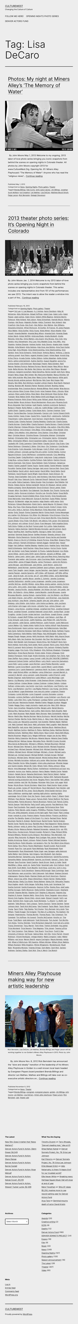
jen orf (36, 576)
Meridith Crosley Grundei (56, 741)
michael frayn (13, 749)
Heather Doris (43, 545)
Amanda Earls (50, 333)
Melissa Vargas (26, 741)
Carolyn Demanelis (34, 413)
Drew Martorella (14, 499)
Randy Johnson (14, 826)
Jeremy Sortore (63, 584)
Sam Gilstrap (24, 854)
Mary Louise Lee (14, 722)
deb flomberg (42, 477)
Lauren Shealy (58, 667)
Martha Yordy (26, 719)
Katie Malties (27, 634)
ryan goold (27, 848)
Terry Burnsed (50, 909)
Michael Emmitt (43, 747)
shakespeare (13, 876)
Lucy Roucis (61, 697)
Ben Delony (37, 369)
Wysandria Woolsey (20, 948)
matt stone (24, 727)
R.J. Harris (45, 818)
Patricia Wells (13, 802)
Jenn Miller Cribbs (47, 576)
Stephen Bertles (21, 893)
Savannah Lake (47, 865)
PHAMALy (42, 810)
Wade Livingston (50, 937)
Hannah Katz (54, 543)
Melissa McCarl (14, 741)
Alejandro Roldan (30, 322)
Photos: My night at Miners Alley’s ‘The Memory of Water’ (39, 85)
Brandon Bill (19, 386)
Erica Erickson (55, 515)
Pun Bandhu (19, 818)
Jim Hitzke (45, 589)
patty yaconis (46, 804)
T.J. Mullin (59, 901)
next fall (24, 782)
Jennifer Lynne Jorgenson (55, 581)
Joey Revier (23, 601)
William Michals (45, 942)
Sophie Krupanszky (28, 887)
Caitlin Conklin (59, 408)
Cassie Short (46, 416)
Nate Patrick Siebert (51, 774)
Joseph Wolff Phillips (25, 617)
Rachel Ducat (36, 821)
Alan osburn (31, 320)
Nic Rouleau (32, 782)
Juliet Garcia (24, 623)
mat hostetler (43, 722)
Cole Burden (63, 446)
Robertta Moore (14, 843)
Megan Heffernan (39, 735)
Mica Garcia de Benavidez (18, 744)
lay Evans (52, 669)
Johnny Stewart (55, 606)
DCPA (44, 1225)
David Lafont (24, 471)
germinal (11, 534)
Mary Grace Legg (61, 719)
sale (17, 1098)
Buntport (62, 405)
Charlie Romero (50, 424)
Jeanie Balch (64, 570)
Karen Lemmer (28, 628)
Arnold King (64, 355)
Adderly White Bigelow (44, 317)
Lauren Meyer (46, 667)
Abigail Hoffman (36, 314)
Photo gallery (43, 187)
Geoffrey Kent (19, 532)
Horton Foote (55, 548)
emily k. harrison (23, 510)
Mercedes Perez (39, 741)
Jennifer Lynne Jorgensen (34, 581)
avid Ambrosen (26, 364)
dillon (17, 490)
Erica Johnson (13, 518)
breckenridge (13, 388)
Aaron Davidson (50, 311)
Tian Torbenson (57, 915)
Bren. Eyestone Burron (27, 388)
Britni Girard (27, 399)
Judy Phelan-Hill (49, 620)
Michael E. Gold (31, 747)
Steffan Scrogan (14, 890)
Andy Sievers (47, 344)
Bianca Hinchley (60, 375)
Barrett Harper (47, 366)
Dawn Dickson (54, 474)
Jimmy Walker (28, 592)
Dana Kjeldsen (37, 463)
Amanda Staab (61, 333)
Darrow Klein (54, 468)
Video (44, 1270)
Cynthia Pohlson (36, 460)
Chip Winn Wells (63, 427)
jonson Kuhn (48, 612)
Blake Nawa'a (53, 377)
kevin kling (23, 645)
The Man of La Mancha (46, 912)
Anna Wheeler (22, 350)
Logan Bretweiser (26, 691)
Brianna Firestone (14, 399)
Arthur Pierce (13, 358)
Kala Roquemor (63, 625)
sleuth (21, 884)
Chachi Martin (49, 419)
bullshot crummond (50, 405)
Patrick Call (51, 802)
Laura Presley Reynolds (50, 664)
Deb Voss (18, 479)
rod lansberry (38, 843)
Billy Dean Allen (30, 377)
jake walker (20, 559)
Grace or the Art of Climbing (25, 540)
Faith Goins (12, 526)
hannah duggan (42, 543)
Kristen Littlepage (53, 653)
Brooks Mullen (13, 402)
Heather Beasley (31, 545)
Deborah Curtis (28, 479)
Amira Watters (29, 339)
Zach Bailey (46, 948)
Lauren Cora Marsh (22, 667)
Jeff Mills (58, 573)
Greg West (54, 540)
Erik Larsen (52, 521)
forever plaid (38, 526)
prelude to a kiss (20, 815)
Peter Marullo (20, 810)
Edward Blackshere (23, 504)
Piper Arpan (53, 813)
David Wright (33, 474)
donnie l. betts (13, 493)
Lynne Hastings (60, 700)
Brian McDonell (46, 394)
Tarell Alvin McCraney (28, 906)
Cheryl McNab (40, 427)
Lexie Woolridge (53, 678)
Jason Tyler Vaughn (15, 570)
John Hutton (30, 603)
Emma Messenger (62, 512)
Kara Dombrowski (15, 628)
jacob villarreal (40, 554)
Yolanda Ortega (35, 948)
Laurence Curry (14, 669)
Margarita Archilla (33, 708)
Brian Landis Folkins (22, 394)
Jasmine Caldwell (36, 568)
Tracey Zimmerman (15, 926)
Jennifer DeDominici (16, 581)
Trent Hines (39, 926)
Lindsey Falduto (53, 683)
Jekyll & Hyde (18, 576)
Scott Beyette (32, 868)
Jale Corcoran (30, 559)
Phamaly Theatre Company (57, 810)
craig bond (39, 457)
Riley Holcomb (20, 837)
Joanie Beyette (40, 592)
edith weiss (54, 501)
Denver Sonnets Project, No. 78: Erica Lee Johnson (56, 1152)
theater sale (24, 1098)
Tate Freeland (42, 906)
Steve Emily (39, 895)
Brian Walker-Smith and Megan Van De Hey (47, 397)
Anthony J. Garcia (62, 353)
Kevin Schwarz (27, 647)
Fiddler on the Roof (25, 526)
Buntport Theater (14, 408)
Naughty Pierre (44, 780)
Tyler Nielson (29, 931)
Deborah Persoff (41, 479)
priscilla (11, 818)
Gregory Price (64, 540)
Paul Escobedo (19, 807)
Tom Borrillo (63, 920)
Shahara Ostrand (61, 873)
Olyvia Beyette (38, 791)
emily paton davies (43, 190)
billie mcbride (18, 377)
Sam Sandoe (57, 854)
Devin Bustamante (29, 488)
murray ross (20, 771)
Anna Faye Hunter (63, 347)
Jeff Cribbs (39, 573)
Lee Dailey (60, 669)
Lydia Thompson (33, 700)
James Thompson (44, 562)
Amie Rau (19, 339)
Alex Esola (20, 325)
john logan (23, 606)
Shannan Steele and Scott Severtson (44, 876)
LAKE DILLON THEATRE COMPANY (54, 658)
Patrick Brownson (39, 802)
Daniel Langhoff (20, 466)
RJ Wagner (31, 837)
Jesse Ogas (31, 587)
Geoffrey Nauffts (31, 532)
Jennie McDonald (14, 579)
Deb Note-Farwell (55, 477)
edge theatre (44, 501)
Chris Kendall (58, 430)
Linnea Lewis (20, 686)
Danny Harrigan (33, 468)
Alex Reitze (38, 325)
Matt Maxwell (63, 724)
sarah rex (26, 865)
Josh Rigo (59, 617)
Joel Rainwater (39, 598)
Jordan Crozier (22, 614)
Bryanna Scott (61, 402)
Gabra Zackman (21, 529)
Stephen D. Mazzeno (47, 893)
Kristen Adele (40, 653)
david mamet (35, 471)
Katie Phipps (37, 634)
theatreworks (20, 915)
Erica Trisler (24, 521)
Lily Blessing (19, 680)
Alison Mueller (56, 331)
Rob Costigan (41, 837)
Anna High (12, 350)
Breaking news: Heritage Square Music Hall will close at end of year (57, 1179)
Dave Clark (64, 468)
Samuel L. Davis (57, 860)
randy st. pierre (26, 826)
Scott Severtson (14, 870)
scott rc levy (61, 868)
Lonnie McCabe (22, 694)
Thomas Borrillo (32, 915)
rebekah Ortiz (54, 829)
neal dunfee (54, 780)
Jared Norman (23, 568)
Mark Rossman (19, 714)
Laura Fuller (12, 664)
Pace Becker (20, 799)
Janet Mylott (48, 565)
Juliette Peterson (36, 623)
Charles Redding (39, 421)
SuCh (61, 898)
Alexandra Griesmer (15, 328)
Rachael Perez (55, 818)
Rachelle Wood (38, 824)
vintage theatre (37, 937)
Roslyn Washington (35, 846)
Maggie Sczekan (53, 702)
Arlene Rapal (54, 355)
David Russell (21, 474)
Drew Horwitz (45, 496)
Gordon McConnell (37, 537)
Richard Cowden (35, 832)
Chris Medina (20, 433)
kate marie (12, 631)
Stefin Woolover (27, 890)
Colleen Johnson (14, 452)
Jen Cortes (28, 576)
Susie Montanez (40, 901)
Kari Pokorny (47, 1159)
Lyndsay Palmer (47, 700)
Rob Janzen (51, 837)
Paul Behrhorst (57, 804)
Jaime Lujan (30, 556)
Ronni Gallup (13, 846)
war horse (19, 939)
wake (59, 937)
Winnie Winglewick (41, 945)
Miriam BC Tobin (30, 766)
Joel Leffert (27, 598)
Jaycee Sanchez (41, 570)
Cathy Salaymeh (25, 419)
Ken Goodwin (37, 639)
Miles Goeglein (31, 763)
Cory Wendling (59, 455)
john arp (46, 601)
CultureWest (14, 6)
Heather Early (54, 545)
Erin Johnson (13, 523)
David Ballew (13, 471)
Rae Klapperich (51, 824)
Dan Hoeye (26, 463)
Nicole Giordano (30, 785)
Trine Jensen (49, 928)
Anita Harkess (31, 347)
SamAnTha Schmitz (61, 857)
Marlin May (18, 716)
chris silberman (31, 433)
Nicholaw (41, 782)
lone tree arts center (42, 691)
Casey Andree (13, 416)
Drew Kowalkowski (59, 496)
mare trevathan (19, 708)
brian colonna (13, 391)
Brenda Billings (20, 190)
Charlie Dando (61, 421)
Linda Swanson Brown (45, 680)
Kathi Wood (37, 631)
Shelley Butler (60, 879)
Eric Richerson (23, 515)
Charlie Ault (51, 421)
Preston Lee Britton (59, 815)
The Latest (46, 1263)
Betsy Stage (19, 375)
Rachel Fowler (47, 821)
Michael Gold (38, 749)
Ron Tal (47, 843)
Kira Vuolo (24, 650)
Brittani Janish (47, 399)
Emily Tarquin (19, 512)
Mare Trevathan (48, 1187)
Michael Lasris (60, 752)
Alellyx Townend (44, 322)
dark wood (44, 468)
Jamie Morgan (13, 565)
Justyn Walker (13, 625)
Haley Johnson (13, 543)
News (22, 187)
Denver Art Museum (47, 485)
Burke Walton (27, 408)
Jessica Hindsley (55, 587)
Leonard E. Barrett (15, 675)
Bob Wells (18, 383)
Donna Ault (64, 490)
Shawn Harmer (49, 879)
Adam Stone (30, 317)
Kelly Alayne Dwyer (62, 636)
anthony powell (14, 355)
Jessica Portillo (21, 589)
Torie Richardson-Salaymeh (41, 923)
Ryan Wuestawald (51, 848)
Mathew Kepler (55, 722)
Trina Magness (38, 928)
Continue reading (34, 176)
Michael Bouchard (51, 744)
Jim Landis (61, 589)
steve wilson (62, 895)
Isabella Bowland (52, 551)
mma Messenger (20, 769)
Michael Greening (50, 749)
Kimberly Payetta (61, 647)
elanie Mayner (48, 504)
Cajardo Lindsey (25, 410)
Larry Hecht (46, 661)
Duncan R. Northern (41, 499)
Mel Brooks (33, 738)
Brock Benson (59, 399)
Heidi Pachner (28, 548)
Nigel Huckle (52, 785)
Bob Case (46, 380)
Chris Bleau (36, 430)
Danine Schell (21, 468)
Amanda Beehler (21, 333)
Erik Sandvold (63, 521)
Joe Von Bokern (53, 595)
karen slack (39, 628)
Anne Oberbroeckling (36, 350)
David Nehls (55, 471)
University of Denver (16, 934)
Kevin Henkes (13, 645)
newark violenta (14, 782)
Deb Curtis (31, 190)
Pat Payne (64, 799)
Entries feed (10, 1288)
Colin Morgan (37, 449)
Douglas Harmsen (15, 496)
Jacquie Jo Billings (54, 554)
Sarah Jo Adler (55, 862)
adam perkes (19, 317)
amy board (39, 339)
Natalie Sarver (20, 774)
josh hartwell (39, 617)
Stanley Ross (55, 887)
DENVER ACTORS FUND (16, 21)
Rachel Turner (13, 824)
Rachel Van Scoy (25, 824)
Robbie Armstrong (15, 840)
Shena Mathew (39, 882)
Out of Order (22, 796)
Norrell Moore (36, 788)
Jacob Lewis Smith (26, 554)
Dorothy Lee (40, 493)
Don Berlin (24, 490)
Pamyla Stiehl (42, 799)
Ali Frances (51, 328)
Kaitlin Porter (39, 625)
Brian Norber (58, 394)
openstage (12, 796)
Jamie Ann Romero (59, 562)
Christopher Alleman (47, 435)
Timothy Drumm (49, 1142)
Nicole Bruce (18, 785)
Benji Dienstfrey (38, 372)
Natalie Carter (55, 771)
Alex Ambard (57, 322)
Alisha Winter (45, 331)
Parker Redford (54, 799)
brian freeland (46, 391)
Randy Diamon (63, 824)
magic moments (31, 705)
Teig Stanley (28, 909)
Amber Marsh (13, 336)
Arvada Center (24, 358)
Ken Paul (46, 639)
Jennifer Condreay (57, 579)
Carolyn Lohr (47, 413)
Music (44, 1246)
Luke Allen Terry (20, 700)
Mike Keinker (62, 760)
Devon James (55, 488)
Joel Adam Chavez (15, 598)
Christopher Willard (20, 441)
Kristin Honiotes (39, 656)
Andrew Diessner (22, 344)
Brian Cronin (35, 391)
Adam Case (47, 314)
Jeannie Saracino (27, 573)
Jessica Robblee (34, 589)
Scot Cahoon (59, 865)
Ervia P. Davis (34, 523)
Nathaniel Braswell (61, 777)
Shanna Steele (24, 876)
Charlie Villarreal (14, 427)
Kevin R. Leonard (14, 647)
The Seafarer (61, 912)
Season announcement (51, 1260)
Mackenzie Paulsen (27, 702)
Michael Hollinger (33, 752)
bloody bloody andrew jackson (20, 380)
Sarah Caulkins (32, 862)
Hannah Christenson (28, 543)
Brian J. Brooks (58, 391)
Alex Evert (29, 325)
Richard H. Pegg (49, 832)
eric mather (12, 515)
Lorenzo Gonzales (49, 694)
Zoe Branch (52, 950)
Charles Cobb (13, 421)
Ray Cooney (38, 826)
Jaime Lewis (19, 556)
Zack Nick (32, 950)
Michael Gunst (20, 752)
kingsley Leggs (14, 650)
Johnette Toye (42, 606)
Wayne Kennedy (56, 939)
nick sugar (59, 782)
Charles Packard (26, 421)
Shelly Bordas (13, 882)
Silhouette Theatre (62, 882)
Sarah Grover (44, 862)
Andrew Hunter (35, 344)
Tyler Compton (17, 931)
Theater (52, 187)
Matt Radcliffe (13, 727)
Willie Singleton (27, 945)
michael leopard (24, 755)
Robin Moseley (26, 843)
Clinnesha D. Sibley (29, 446)
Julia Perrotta (61, 620)
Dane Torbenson (50, 463)
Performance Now (52, 807)
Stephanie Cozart (53, 890)
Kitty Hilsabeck (35, 650)
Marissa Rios (13, 711)
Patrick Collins (62, 802)
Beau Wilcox (58, 366)
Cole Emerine (13, 449)
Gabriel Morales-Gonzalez (39, 529)
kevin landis (32, 645)
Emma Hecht (49, 512)
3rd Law (17, 311)
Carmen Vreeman (53, 410)
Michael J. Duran (47, 752)
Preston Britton (45, 815)
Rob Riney (61, 837)
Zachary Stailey (21, 950)
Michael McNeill (37, 755)
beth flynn (61, 372)
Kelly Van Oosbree (24, 639)
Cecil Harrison (37, 419)
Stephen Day (61, 893)
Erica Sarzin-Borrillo (49, 518)
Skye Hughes (13, 884)
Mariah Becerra (57, 708)
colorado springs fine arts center (34, 452)
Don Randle (44, 490)
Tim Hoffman (21, 917)
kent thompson (30, 642)
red (62, 829)
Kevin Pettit (64, 645)
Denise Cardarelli (32, 485)
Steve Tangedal (51, 895)
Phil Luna (11, 813)
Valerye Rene (38, 934)
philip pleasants (22, 813)
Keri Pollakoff (52, 642)
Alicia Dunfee (23, 331)
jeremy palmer (50, 584)
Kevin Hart (62, 642)
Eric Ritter (33, 515)
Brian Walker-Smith (23, 397)
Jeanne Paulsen (14, 573)
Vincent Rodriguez (23, 937)
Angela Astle (57, 344)
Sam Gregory (34, 854)
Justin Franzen (49, 623)
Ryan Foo (18, 848)
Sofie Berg (39, 884)
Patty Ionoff (35, 804)
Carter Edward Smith (61, 413)
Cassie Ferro (35, 416)
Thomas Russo (44, 915)
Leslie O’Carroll (54, 675)
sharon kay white (20, 879)
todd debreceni (29, 920)
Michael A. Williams (36, 744)
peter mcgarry (31, 810)
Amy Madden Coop (44, 342)
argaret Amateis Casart (40, 355)
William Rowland (14, 945)
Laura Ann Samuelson (59, 661)
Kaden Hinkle (28, 625)
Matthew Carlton (20, 730)
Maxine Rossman (14, 735)
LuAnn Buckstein (36, 697)
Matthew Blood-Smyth (59, 193)
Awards (45, 1218)
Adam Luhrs (57, 314)
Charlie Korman (14, 424)
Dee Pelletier (59, 482)
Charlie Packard (37, 424)
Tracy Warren (29, 926)
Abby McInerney (23, 314)
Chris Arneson (25, 430)
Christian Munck (19, 435)
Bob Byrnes (37, 380)
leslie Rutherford (28, 678)
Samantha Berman (15, 857)
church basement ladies (38, 441)
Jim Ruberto (17, 592)
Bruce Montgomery (39, 402)
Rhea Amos (12, 832)
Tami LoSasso (32, 904)
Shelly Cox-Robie (26, 882)
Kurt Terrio (61, 656)
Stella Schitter (40, 890)
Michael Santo (22, 758)
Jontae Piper (58, 612)
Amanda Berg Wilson (36, 333)
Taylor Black (53, 906)
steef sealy (65, 887)
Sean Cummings (57, 870)
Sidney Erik (50, 882)
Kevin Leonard (43, 645)
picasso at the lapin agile (38, 813)
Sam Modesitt (45, 854)
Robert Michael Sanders (57, 840)
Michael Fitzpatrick (57, 747)
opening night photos (41, 793)
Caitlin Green (13, 410)
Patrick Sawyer (14, 804)
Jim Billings (55, 190)
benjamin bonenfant (23, 372)
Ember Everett (43, 507)
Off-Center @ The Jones (22, 791)
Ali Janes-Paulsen (63, 328)
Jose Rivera (45, 614)
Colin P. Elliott (48, 449)
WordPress (27, 1314)
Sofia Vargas (29, 884)
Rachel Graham (59, 821)
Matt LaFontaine (39, 724)
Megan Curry (27, 735)
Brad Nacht (58, 383)
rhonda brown (23, 832)
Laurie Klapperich (27, 669)
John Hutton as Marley (45, 603)
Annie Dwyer (37, 353)
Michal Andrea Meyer (50, 758)
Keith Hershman (38, 636)
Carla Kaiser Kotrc (39, 410)
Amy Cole (59, 339)
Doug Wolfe (63, 493)
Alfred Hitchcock (30, 328)
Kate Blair (63, 628)
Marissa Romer (24, 711)
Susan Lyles (28, 901)
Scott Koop (43, 868)
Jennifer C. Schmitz (41, 579)
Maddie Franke (41, 702)
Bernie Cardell (50, 372)
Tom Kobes (12, 923)
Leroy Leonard (28, 675)
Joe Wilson (64, 595)
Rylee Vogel (38, 851)
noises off (26, 788)
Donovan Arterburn (27, 493)
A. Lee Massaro (27, 311)
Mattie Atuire (39, 733)
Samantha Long (29, 857)
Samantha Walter (14, 860)
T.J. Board (51, 901)
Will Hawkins (33, 942)
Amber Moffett (25, 336)
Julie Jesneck (13, 623)
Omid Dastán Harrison (53, 791)
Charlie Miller (26, 424)
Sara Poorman (20, 862)
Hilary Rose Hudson (42, 548)
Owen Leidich (46, 796)
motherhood (43, 769)
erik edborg (43, 521)
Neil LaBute (64, 780)
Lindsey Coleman (40, 683)
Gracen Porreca (43, 540)
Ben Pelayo (55, 369)
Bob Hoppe (55, 380)
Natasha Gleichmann (35, 774)
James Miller (13, 562)
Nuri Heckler (61, 788)
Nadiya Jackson (32, 771)
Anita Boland (20, 347)
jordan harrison (34, 614)
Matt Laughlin (51, 724)
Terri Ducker (39, 909)
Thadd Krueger (20, 912)
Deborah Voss (54, 479)
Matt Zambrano (35, 727)
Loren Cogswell (35, 694)
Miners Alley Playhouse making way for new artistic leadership (34, 979)
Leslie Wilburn (41, 678)
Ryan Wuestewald (26, 851)
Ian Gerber (16, 551)
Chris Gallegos (46, 430)
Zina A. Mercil (42, 950)
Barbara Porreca (34, 366)
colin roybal (59, 449)
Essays (44, 1239)
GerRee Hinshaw (40, 534)
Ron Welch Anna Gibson (60, 843)
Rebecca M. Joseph (50, 826)
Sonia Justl (48, 884)
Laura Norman (34, 664)
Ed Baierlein (19, 501)
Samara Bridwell (28, 860)
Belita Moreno (18, 369)
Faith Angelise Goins (60, 523)
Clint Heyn (41, 446)
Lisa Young (54, 689)
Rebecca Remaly (26, 829)
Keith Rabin (49, 636)
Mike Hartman (51, 760)
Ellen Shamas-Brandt (29, 507)
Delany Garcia (19, 485)
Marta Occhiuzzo (43, 716)
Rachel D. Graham (23, 821)
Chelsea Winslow (28, 427)
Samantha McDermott (44, 857)
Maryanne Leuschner (29, 722)
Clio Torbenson (52, 446)
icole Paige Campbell (29, 551)
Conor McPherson (29, 455)
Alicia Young (34, 331)
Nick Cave (50, 782)
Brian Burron (64, 388)
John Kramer (13, 606)
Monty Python (32, 769)
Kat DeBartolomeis (51, 628)
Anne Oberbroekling (53, 350)
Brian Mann (35, 394)
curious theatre (23, 460)
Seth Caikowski (38, 873)
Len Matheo (35, 193)
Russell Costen (49, 846)
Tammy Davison (44, 904)
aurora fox (62, 361)
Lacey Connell (35, 658)
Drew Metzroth (27, 499)
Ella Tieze (17, 507)
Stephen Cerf (33, 893)
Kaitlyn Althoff (50, 625)
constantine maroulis (45, 455)
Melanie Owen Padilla (59, 738)
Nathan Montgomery (35, 777)
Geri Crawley (57, 532)
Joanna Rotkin (40, 595)
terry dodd (60, 909)
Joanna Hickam (28, 595)
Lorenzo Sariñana (23, 697)
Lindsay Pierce (60, 680)
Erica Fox (65, 515)
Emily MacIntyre (36, 510)
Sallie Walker (13, 854)
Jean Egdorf (53, 570)
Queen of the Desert (32, 818)
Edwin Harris (37, 504)
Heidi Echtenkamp (15, 548)
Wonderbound (54, 945)
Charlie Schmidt (63, 424)
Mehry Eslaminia (21, 738)
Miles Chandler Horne (16, 763)
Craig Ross (12, 460)
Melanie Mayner (44, 738)
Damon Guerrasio (14, 463)
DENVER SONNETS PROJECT (54, 1236)
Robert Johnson (29, 840)
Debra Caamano (23, 482)
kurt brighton (25, 193)
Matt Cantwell (17, 724)
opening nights (56, 793)
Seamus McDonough (43, 870)
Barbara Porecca (20, 366)
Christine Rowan (32, 435)
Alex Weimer (48, 325)
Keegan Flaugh (13, 636)
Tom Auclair (53, 920)
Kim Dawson (38, 647)
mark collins (35, 711)
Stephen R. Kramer (15, 895)
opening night (27, 793)
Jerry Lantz (12, 587)
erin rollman (23, 523)
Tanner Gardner (57, 904)
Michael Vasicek (35, 758)
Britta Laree (36, 399)
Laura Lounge (23, 664)
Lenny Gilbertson (45, 672)
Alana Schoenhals (43, 320)
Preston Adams (33, 815)
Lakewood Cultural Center (18, 661)
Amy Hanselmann (21, 342)
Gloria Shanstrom (23, 537)
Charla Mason (60, 419)
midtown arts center (37, 760)
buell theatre (37, 405)
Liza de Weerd (13, 691)
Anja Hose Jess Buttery (46, 347)
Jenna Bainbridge (61, 576)
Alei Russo (19, 322)
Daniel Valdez (44, 466)
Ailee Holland (21, 320)
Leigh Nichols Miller (20, 672)
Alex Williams (59, 325)
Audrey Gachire (37, 361)
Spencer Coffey (43, 887)
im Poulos (41, 551)
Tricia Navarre (26, 928)
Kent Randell (18, 642)
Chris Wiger (53, 433)
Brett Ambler (54, 388)
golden (52, 1092)
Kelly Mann (12, 639)
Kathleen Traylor (63, 631)
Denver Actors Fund (50, 1232)
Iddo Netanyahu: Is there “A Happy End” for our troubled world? (56, 1169)
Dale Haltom (48, 460)
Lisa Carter (30, 686)
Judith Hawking (36, 620)
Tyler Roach (39, 931)
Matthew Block (47, 727)
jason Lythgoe (49, 568)
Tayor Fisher (18, 909)
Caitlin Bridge (47, 408)
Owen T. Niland (58, 796)
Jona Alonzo (20, 609)
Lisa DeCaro (45, 193)
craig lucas (48, 457)
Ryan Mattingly (38, 848)
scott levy (52, 868)
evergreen (30, 1092)
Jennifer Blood (27, 579)
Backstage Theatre (40, 364)
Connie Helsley (53, 452)
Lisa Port (28, 689)
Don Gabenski (34, 490)
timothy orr (57, 917)
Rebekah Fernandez (40, 829)
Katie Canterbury (14, 634)
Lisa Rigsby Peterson (41, 689)
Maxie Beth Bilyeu (62, 733)
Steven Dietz (29, 898)
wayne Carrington (43, 939)
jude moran (24, 620)
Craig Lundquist (59, 457)
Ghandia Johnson (54, 534)
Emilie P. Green (56, 507)
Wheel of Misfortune (20, 942)
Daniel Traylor (32, 466)
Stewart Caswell (52, 898)
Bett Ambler (29, 375)
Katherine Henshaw (24, 631)
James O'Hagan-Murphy (27, 562)
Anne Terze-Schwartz (23, 353)
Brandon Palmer (31, 386)
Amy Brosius (49, 339)
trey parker (63, 926)
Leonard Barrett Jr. (60, 672)
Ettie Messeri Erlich (50, 1166)
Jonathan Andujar (32, 609)
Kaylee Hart (61, 634)
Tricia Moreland (14, 928)
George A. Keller (45, 532)
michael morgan (50, 755)
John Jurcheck (60, 603)
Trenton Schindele (51, 926)
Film (43, 1243)
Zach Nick (55, 948)
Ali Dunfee (42, 328)
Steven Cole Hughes (16, 898)
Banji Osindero (53, 364)
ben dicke (46, 369)
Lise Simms (63, 689)
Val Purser (28, 934)
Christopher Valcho (49, 438)
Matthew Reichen (62, 730)
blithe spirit (63, 377)
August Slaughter (50, 361)
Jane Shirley (37, 565)
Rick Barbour (45, 835)
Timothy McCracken (44, 917)
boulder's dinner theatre (44, 383)
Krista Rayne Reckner (26, 653)
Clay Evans (60, 443)
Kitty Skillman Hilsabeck (51, 650)
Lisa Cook (39, 686)
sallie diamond (61, 851)
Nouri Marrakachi (48, 788)
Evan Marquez (45, 523)
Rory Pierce (23, 846)
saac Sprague (49, 851)
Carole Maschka (20, 413)
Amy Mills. (57, 342)
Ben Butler (28, 369)
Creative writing (48, 1222)
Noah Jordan (63, 785)
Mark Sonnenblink (54, 714)
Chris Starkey (43, 433)
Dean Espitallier (21, 477)
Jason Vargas (29, 570)
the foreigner (31, 912)
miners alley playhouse (46, 763)
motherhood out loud (57, 769)
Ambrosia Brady (37, 336)
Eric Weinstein (43, 515)
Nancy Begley (44, 771)
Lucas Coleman (50, 697)
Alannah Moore (57, 320)
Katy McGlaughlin (49, 634)
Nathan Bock (21, 777)
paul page (40, 807)
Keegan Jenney (26, 636)
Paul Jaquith (31, 807)
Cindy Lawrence (25, 443)
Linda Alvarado (30, 680)
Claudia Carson (49, 443)
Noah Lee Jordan (14, 788)
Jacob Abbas (13, 554)
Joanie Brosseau (53, 592)
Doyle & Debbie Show (31, 496)
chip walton (51, 427)
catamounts (56, 416)
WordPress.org (11, 1295)
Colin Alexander (25, 449)
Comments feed (12, 1291)
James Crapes (61, 559)
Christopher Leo (35, 438)
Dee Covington (48, 482)
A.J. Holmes (38, 311)
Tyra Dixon (49, 931)
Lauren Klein (35, 667)
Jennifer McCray (14, 584)
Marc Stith (55, 705)
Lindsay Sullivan (14, 683)
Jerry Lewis (22, 587)
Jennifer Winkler (28, 584)
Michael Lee (12, 755)
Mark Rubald (30, 714)
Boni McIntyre (28, 383)
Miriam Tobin (42, 766)
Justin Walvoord (62, 623)
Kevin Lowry (54, 645)
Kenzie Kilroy (42, 642)
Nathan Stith (48, 777)
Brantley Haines (58, 386)
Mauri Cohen (49, 733)
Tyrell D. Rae (58, 931)
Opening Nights (31, 187)
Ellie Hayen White (49, 1176)
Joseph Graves (56, 614)
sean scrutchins (25, 873)
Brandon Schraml (44, 386)
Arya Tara (46, 1201)
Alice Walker (12, 331)
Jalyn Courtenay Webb (46, 559)
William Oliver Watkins (60, 942)
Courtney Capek (14, 457)
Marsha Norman (30, 716)
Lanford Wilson (35, 661)
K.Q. (21, 625)
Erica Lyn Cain (34, 518)
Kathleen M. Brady (49, 631)
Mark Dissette (56, 711)
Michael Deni (19, 747)
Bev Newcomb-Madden (44, 375)
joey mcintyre (13, 601)
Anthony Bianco (49, 353)
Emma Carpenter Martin (34, 512)
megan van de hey (54, 735)
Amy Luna (32, 342)
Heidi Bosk (65, 545)
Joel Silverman (51, 598)
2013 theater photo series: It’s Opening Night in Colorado (38, 224)
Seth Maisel (49, 873)
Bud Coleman (26, 405)
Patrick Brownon (25, 802)
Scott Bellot (21, 868)
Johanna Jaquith (35, 601)
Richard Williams (14, 835)
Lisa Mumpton (18, 689)
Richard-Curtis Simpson (31, 835)
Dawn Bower (43, 474)
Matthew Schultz (14, 733)
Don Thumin (54, 490)
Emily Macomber (49, 510)
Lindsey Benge (26, 683)
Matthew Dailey (49, 730)
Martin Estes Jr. (38, 719)
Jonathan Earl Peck (47, 609)
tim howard (31, 917)
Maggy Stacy (19, 705)
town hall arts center (61, 923)
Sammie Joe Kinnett (43, 860)
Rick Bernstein (24, 195)
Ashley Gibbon (36, 358)
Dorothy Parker (52, 493)
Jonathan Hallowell (35, 612)
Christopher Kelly (21, 438)
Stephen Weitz (28, 895)
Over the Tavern (34, 796)
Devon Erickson (43, 488)
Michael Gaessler (25, 749)
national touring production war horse (22, 780)
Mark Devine (46, 711)
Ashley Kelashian (49, 358)
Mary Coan (49, 719)
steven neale (40, 898)
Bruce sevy (51, 402)
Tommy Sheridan (23, 923)
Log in (7, 1284)
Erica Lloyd (24, 518)
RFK (65, 829)
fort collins (48, 526)
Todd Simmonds (41, 920)
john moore (32, 606)
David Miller (45, 471)
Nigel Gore (42, 785)
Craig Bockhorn (28, 457)
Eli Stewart (58, 504)
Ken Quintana (55, 639)
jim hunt (53, 589)
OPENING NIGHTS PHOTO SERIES (42, 16)
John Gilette (20, 603)
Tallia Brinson (20, 904)
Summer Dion (18, 901)
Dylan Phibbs (55, 499)
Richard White (61, 832)
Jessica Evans (42, 587)
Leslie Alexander (41, 675)
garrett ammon (55, 529)
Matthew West (27, 733)
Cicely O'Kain (53, 441)
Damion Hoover (60, 460)
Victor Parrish (57, 934)
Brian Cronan (24, 391)
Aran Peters (25, 355)
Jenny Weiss (39, 584)
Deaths (45, 1229)
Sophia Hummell (14, 887)
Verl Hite (47, 934)
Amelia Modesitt (51, 336)
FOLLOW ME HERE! (14, 16)
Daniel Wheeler (56, 466)
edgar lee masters (32, 501)
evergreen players (42, 1092)
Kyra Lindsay (24, 658)
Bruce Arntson (25, 402)
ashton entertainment (22, 361)
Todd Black (17, 920)
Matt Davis (28, 724)
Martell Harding (57, 716)
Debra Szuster (36, 482)
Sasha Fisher (36, 865)
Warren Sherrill (29, 939)
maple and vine (44, 705)
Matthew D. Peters (35, 730)
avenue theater (13, 364)
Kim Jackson (49, 647)
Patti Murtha (25, 804)
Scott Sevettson (27, 870)
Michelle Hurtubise (21, 760)
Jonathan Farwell (20, 612)
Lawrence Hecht (41, 669)
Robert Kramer (41, 840)
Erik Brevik (33, 521)
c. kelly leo (37, 408)
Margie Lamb (46, 708)
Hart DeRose (19, 545)
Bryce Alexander (14, 405)
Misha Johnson (54, 766)
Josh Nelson (50, 617)
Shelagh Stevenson (38, 195)
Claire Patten (37, 443)
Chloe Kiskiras (13, 430)
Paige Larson (13, 195)
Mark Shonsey (41, 714)
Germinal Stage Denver (24, 534)
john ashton (54, 601)
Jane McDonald (26, 565)
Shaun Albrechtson (35, 879)
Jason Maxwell (61, 568)
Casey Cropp (25, 416)
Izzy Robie (64, 551)
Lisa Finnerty (59, 686)
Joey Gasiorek (63, 598)
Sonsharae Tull (59, 884)
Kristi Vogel (27, 656)
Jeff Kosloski (49, 573)
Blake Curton (42, 377)
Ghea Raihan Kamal (50, 1149)
